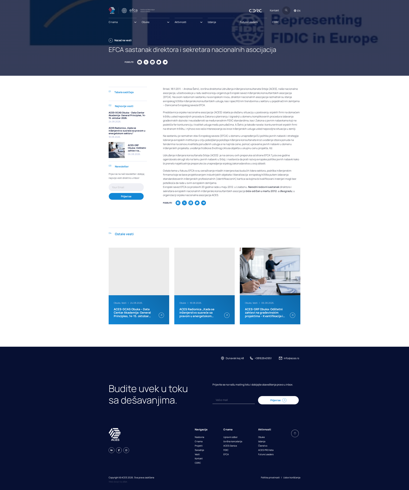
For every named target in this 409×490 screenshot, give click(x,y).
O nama (199, 441)
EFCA (226, 454)
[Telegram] (165, 62)
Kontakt (274, 10)
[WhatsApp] (158, 62)
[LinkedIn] (152, 62)
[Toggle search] (286, 10)
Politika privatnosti (270, 477)
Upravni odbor (230, 437)
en (298, 10)
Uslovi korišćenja (291, 477)
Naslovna (199, 437)
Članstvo (262, 445)
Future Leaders (249, 22)
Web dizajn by (118, 481)
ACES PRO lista (266, 450)
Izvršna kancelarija (232, 441)
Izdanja (212, 22)
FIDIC (225, 450)
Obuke (261, 437)
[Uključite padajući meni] (135, 21)
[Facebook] (139, 62)
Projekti (199, 445)
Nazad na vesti (122, 40)
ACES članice (230, 445)
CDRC (275, 22)
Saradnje (199, 450)
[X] (146, 62)
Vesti (197, 454)
